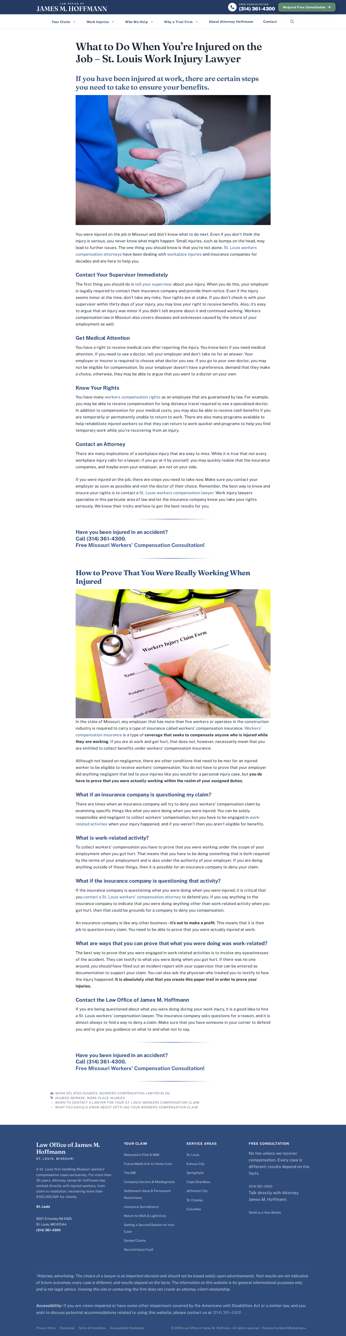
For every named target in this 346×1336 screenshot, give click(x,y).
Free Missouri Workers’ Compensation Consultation (139, 1068)
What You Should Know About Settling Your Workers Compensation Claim (126, 1107)
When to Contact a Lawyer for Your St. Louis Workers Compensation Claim (127, 1102)
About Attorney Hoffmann (231, 22)
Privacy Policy (46, 1328)
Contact (270, 22)
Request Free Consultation (304, 7)
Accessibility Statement (127, 1328)
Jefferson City (197, 1191)
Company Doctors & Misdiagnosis (149, 1182)
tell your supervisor (153, 284)
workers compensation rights (133, 397)
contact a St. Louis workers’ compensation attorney (132, 897)
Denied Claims (135, 1240)
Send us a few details (265, 1212)
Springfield (194, 1173)
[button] (292, 21)
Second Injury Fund (138, 1249)
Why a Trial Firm (178, 22)
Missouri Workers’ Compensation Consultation (145, 545)
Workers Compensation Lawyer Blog (134, 1093)
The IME (130, 1173)
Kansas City (195, 1164)
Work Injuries (98, 22)
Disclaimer (67, 1328)
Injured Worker (70, 1098)
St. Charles (194, 1200)
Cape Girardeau (198, 1182)
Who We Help (136, 22)
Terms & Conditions (92, 1328)
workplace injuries (184, 254)
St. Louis (192, 1155)
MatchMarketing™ (292, 1328)
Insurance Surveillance (141, 1207)
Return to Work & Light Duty (145, 1216)
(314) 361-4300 (48, 1230)
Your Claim (61, 22)
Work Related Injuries (76, 1093)
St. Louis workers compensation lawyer (176, 492)
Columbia (193, 1209)
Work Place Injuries (106, 1098)
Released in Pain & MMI (141, 1155)
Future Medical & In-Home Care (148, 1164)
